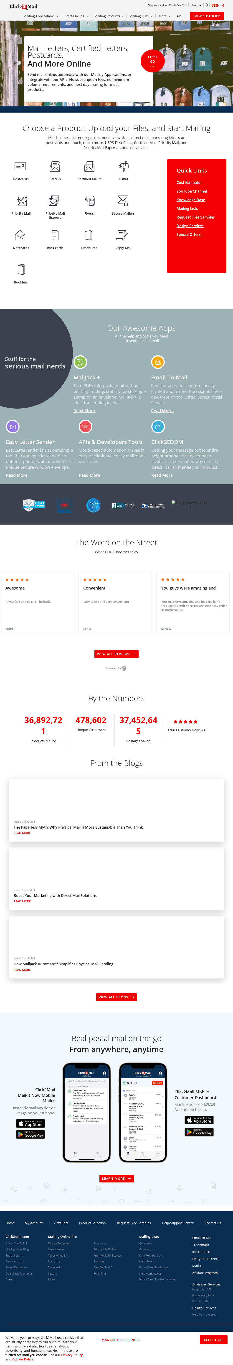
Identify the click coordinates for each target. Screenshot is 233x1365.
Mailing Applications (108, 74)
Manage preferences (120, 1340)
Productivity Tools (203, 1295)
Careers (11, 1279)
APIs (63, 79)
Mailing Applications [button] (39, 16)
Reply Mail (100, 1273)
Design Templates (59, 1243)
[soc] (93, 504)
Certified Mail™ (103, 1267)
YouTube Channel (192, 191)
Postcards (54, 1261)
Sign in (218, 5)
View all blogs (113, 997)
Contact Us (213, 1223)
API (179, 16)
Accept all (214, 1340)
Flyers (52, 1279)
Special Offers (189, 234)
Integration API (201, 1289)
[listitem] (37, 602)
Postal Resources (16, 1267)
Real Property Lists (151, 1255)
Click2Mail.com (17, 1236)
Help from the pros (204, 1314)
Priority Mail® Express (108, 1255)
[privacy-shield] (63, 504)
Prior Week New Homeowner (157, 1279)
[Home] (23, 7)
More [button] (163, 16)
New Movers (147, 1261)
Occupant (145, 1249)
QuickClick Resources (19, 1273)
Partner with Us (202, 1301)
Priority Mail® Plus (105, 1249)
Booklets (99, 1261)
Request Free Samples (196, 217)
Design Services (190, 225)
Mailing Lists (187, 208)
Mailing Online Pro (62, 1236)
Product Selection (92, 1223)
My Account (34, 1223)
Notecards (54, 1267)
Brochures (100, 1243)
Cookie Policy (22, 1359)
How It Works (56, 1249)
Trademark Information (201, 1248)
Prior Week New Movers (154, 1267)
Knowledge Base (191, 199)
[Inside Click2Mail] (22, 814)
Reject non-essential (173, 1340)
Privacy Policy (72, 1355)
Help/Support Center (178, 1223)
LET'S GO (152, 59)
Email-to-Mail (202, 1238)
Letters (52, 1273)
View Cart (61, 1223)
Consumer (145, 1243)
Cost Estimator (189, 182)
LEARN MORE (113, 1178)
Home (10, 1223)
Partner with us (15, 1261)
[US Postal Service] (153, 504)
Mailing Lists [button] (139, 16)
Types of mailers (58, 1255)
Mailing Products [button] (107, 16)
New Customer (207, 16)
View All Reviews (114, 654)
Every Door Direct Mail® (205, 1262)
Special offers (14, 1255)
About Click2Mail (16, 1243)
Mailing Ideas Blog (17, 1249)
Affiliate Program (205, 1273)
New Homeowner (150, 1273)
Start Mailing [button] (75, 16)
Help (195, 5)
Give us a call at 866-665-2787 (167, 5)
